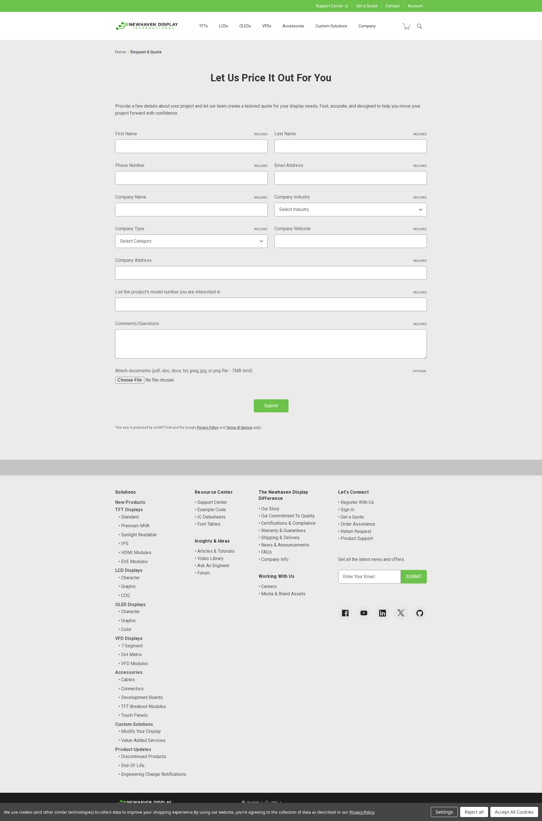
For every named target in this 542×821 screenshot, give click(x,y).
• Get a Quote (351, 517)
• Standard (129, 517)
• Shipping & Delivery (279, 537)
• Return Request (354, 531)
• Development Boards (141, 697)
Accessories (293, 26)
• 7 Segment (131, 645)
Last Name (350, 133)
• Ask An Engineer (212, 565)
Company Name (191, 197)
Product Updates (133, 749)
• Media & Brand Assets (282, 593)
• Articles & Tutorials (215, 551)
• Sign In (346, 509)
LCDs (223, 26)
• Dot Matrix (130, 654)
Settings (444, 812)
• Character (129, 577)
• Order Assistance (356, 524)
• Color (125, 629)
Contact (393, 6)
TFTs (203, 26)
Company (367, 26)
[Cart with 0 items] (406, 26)
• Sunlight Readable (138, 534)
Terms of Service (239, 428)
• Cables (127, 679)
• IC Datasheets (210, 517)
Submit (271, 405)
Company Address (271, 260)
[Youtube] (364, 613)
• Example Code (210, 509)
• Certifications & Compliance (287, 523)
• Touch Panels (133, 715)
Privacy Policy (207, 428)
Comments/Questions (271, 323)
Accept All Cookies (514, 812)
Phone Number (191, 165)
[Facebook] (345, 613)
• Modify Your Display (140, 731)
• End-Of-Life (132, 765)
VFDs (266, 26)
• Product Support (355, 538)
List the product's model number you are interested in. (271, 292)
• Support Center (211, 502)
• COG (124, 595)
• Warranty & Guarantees (282, 530)
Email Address (350, 165)
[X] (401, 613)
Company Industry (350, 197)
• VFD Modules (133, 663)
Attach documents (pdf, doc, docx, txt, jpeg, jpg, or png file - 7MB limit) (271, 370)
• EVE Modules (133, 561)
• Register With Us (356, 502)
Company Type (191, 228)
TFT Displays (129, 509)
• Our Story (269, 508)
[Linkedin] (382, 613)
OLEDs (245, 26)
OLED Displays (130, 604)
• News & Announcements (284, 545)
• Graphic (127, 586)
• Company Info (274, 559)
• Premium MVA (134, 525)
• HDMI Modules (135, 552)
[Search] (419, 26)
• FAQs (265, 552)
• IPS (123, 543)
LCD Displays (129, 570)
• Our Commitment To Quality (287, 516)
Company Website (350, 228)
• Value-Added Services (142, 740)
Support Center (330, 6)
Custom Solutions (331, 26)
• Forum (202, 573)
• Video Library (209, 558)
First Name (191, 133)
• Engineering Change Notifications (152, 774)
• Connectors (131, 688)
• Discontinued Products (142, 756)
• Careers (268, 586)
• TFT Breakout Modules (142, 706)
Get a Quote (366, 6)
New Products (130, 502)
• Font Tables (207, 524)
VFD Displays (129, 638)
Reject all (474, 812)
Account (415, 6)
